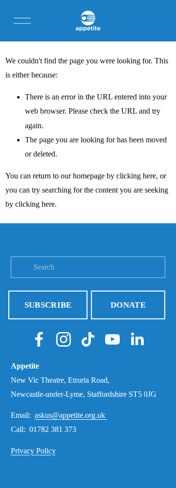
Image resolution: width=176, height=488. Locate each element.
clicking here (136, 176)
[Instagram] (63, 339)
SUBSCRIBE (48, 305)
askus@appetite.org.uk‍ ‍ (71, 415)
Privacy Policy (33, 451)
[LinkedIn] (137, 339)
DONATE (128, 305)
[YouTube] (112, 339)
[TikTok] (88, 339)
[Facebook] (39, 339)
